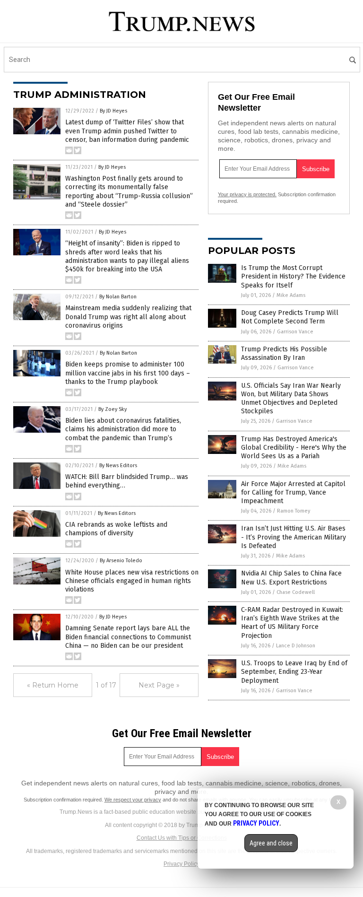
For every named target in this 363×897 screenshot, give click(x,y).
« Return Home (52, 685)
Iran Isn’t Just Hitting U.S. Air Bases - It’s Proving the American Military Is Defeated (293, 536)
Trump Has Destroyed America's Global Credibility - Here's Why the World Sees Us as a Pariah (293, 447)
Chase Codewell (296, 592)
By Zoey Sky (112, 409)
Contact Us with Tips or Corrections (182, 838)
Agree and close (271, 843)
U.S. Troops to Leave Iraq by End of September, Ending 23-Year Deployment (294, 671)
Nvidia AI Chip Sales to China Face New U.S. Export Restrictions (291, 577)
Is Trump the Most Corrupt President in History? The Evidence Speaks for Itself (293, 276)
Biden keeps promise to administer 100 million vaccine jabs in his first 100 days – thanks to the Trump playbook (127, 372)
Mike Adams (291, 295)
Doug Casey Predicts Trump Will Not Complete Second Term (289, 317)
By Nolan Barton (118, 297)
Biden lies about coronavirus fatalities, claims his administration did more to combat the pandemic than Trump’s (123, 429)
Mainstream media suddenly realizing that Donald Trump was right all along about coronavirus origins (128, 316)
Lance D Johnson (295, 646)
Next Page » (159, 685)
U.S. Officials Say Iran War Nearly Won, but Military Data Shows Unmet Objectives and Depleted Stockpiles (291, 399)
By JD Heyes (113, 111)
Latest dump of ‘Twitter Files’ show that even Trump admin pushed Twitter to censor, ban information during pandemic (127, 130)
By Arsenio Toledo (121, 560)
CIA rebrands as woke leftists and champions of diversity (116, 529)
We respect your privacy (132, 799)
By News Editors (118, 465)
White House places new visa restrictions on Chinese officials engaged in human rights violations (132, 580)
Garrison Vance (295, 332)
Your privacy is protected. (247, 194)
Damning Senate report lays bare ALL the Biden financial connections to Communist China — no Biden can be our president (128, 636)
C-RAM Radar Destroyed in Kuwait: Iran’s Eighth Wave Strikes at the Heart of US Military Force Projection (292, 623)
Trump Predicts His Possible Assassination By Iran (284, 353)
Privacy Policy (181, 864)
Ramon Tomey (293, 511)
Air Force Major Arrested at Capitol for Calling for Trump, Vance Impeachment (293, 492)
